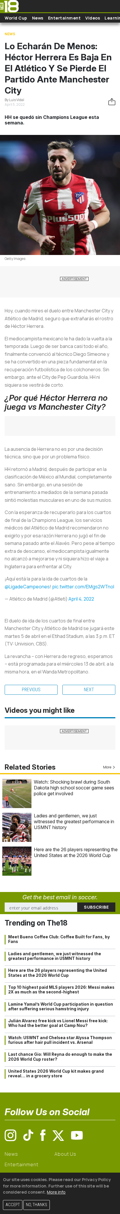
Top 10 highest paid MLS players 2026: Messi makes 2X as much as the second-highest (61, 989)
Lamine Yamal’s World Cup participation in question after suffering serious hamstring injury (60, 1006)
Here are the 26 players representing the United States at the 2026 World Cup (76, 852)
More (107, 767)
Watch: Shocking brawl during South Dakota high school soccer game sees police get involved (74, 787)
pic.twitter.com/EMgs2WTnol (83, 586)
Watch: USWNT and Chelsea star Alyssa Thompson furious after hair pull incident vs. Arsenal (60, 1040)
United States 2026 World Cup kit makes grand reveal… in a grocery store (56, 1073)
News (37, 18)
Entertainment (64, 18)
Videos (92, 18)
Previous (31, 689)
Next (89, 689)
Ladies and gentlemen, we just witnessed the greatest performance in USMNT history (74, 821)
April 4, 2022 (81, 599)
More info (56, 1192)
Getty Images (15, 258)
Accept (13, 1204)
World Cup (16, 18)
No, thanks (36, 1204)
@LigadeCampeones (27, 586)
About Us (65, 1154)
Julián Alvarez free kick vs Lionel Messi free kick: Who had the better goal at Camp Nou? (58, 1023)
